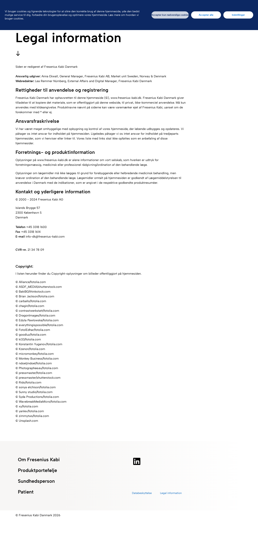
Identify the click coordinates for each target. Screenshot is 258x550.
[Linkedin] (137, 461)
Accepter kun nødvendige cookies (170, 14)
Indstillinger (238, 14)
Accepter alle (206, 14)
